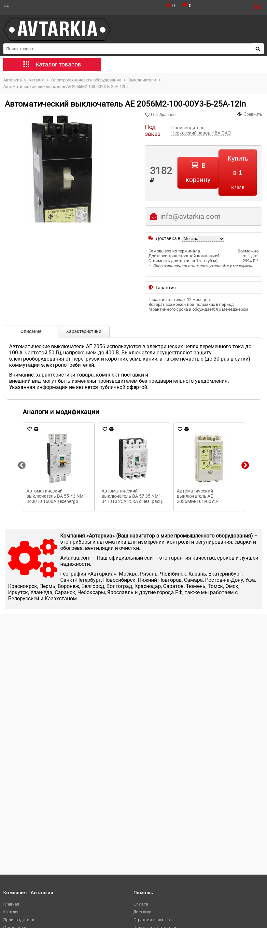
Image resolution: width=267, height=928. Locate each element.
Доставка (142, 912)
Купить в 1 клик (238, 173)
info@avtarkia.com (190, 216)
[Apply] (258, 48)
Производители (18, 920)
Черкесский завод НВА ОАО (201, 133)
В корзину (198, 173)
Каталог (11, 912)
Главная (11, 904)
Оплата (141, 904)
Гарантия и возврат (153, 920)
